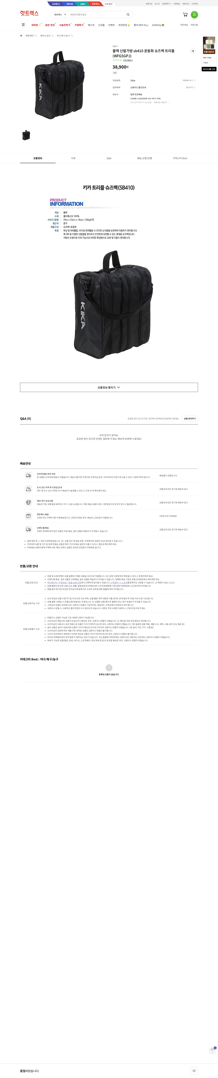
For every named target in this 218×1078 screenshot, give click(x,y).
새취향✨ (36, 25)
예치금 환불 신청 (209, 69)
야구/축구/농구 (63, 35)
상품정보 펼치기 (107, 387)
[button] (193, 51)
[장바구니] (185, 14)
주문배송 (177, 3)
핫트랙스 (58, 14)
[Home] (21, 35)
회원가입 (149, 3)
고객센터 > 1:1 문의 (118, 582)
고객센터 (194, 3)
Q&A (109, 158)
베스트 (91, 25)
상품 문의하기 (190, 418)
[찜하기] (194, 1071)
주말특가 (79, 25)
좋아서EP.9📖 (141, 25)
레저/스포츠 (45, 35)
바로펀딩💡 (124, 25)
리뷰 (73, 158)
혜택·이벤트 (207, 57)
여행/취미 (29, 35)
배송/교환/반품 (144, 158)
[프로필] (194, 14)
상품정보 (37, 158)
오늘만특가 (64, 25)
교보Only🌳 (158, 25)
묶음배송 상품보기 (160, 102)
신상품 (101, 25)
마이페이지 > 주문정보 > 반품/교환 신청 (64, 582)
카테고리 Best (180, 158)
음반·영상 (50, 25)
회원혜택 (165, 3)
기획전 (205, 62)
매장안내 (186, 3)
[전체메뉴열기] (23, 24)
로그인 (157, 3)
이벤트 (111, 25)
